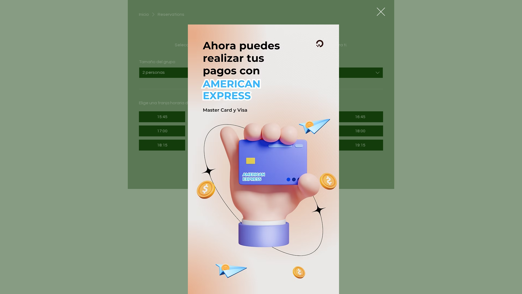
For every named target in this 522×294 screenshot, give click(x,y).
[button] (381, 12)
